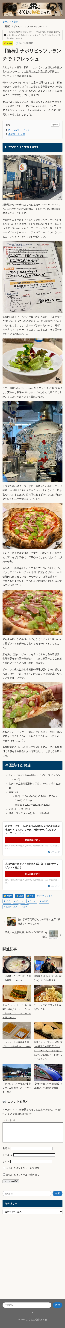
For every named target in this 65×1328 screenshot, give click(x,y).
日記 (21, 896)
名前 (6, 1148)
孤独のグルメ (11, 907)
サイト (6, 1161)
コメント (9, 1120)
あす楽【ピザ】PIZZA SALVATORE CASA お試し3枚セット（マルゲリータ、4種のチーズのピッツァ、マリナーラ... (32, 829)
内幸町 (45, 901)
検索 (57, 1193)
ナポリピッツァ (45, 896)
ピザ (8, 901)
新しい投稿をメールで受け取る (22, 1174)
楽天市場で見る (32, 839)
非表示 (55, 125)
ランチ (32, 901)
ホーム (6, 22)
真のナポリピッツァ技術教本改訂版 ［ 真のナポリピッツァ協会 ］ (32, 865)
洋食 (31, 896)
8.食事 (15, 22)
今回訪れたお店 (16, 134)
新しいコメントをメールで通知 (22, 1168)
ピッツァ (20, 901)
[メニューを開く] (6, 6)
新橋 (25, 907)
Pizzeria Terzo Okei (18, 130)
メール (8, 1155)
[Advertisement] (32, 1259)
